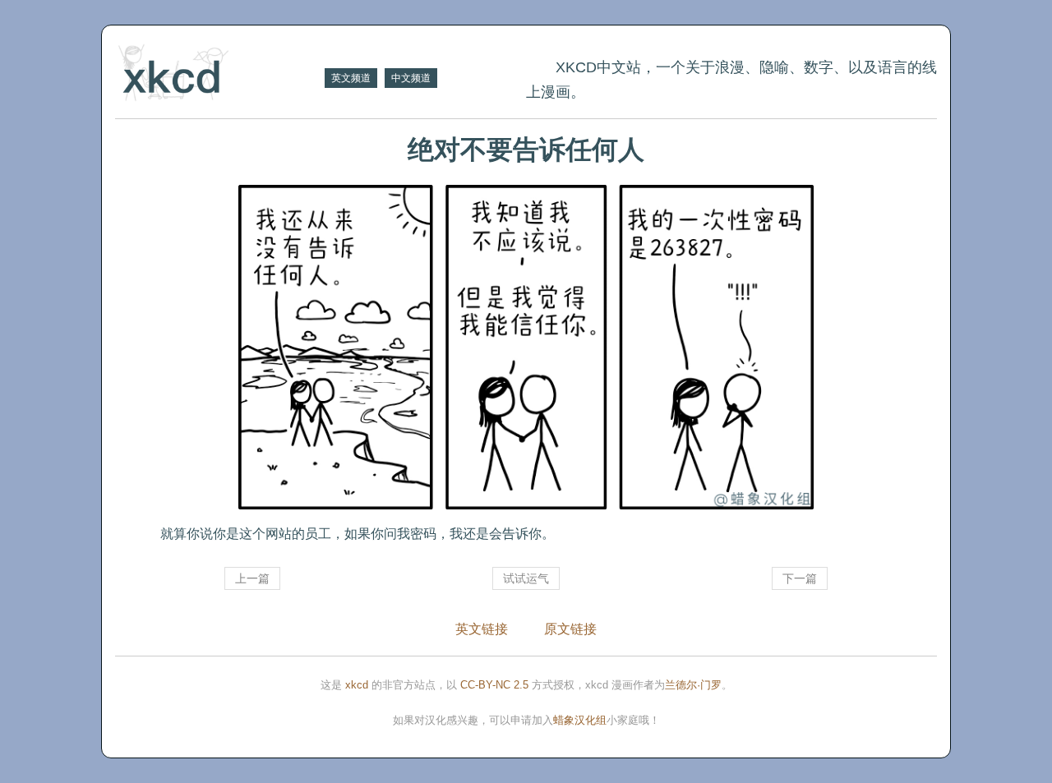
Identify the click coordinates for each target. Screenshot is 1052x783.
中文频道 (411, 78)
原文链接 (570, 629)
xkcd (356, 685)
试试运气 (526, 578)
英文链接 (481, 629)
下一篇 (799, 578)
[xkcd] (218, 74)
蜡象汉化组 (580, 720)
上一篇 (252, 578)
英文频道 (351, 78)
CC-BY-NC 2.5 (494, 685)
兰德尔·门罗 (693, 685)
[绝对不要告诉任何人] (526, 347)
